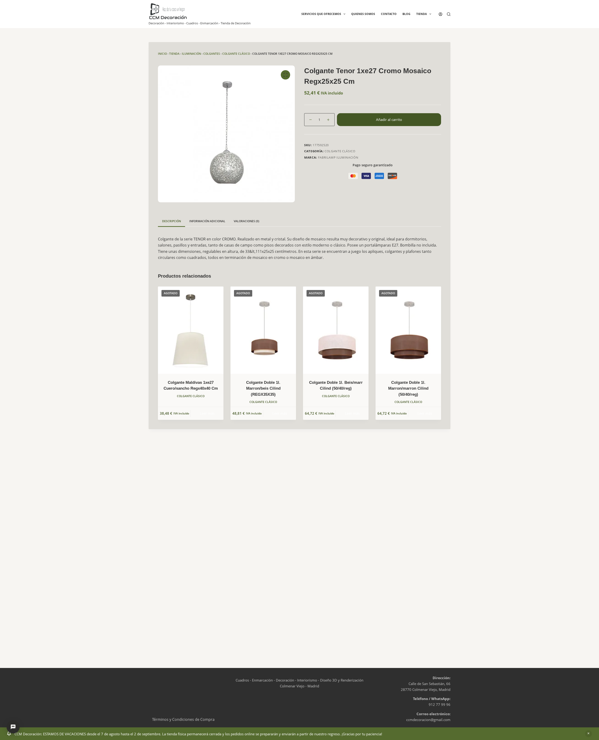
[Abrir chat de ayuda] (13, 726)
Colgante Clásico (236, 54)
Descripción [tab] (171, 221)
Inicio (162, 54)
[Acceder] (440, 14)
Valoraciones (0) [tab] (246, 221)
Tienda (421, 14)
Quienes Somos (363, 14)
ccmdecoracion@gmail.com (428, 719)
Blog (406, 14)
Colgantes (211, 54)
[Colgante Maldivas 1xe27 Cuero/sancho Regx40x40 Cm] (190, 330)
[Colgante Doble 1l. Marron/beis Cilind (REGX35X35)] (263, 330)
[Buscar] (448, 14)
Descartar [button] (588, 733)
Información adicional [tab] (207, 221)
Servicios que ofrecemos (321, 14)
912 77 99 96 (439, 704)
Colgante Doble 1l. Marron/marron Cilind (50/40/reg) (408, 388)
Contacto (389, 14)
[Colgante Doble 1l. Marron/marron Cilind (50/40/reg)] (408, 330)
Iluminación (191, 54)
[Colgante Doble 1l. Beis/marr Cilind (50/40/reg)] (336, 330)
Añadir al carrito (389, 119)
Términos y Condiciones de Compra (183, 719)
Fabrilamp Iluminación (338, 157)
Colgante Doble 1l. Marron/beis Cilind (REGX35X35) (263, 388)
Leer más (207, 413)
